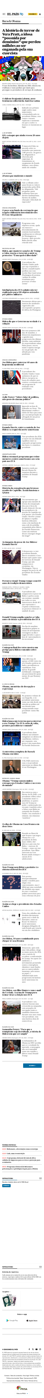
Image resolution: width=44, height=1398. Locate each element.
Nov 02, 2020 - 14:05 (32, 910)
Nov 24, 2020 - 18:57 (26, 729)
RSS (22, 1380)
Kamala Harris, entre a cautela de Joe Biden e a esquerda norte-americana (21, 429)
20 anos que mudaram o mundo (17, 176)
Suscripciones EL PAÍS (30, 1378)
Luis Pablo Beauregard (9, 298)
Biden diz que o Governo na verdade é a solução (21, 323)
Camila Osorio (7, 105)
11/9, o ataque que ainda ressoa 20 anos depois (21, 137)
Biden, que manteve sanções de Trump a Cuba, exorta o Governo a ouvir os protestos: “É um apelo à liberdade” (21, 253)
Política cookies (34, 1375)
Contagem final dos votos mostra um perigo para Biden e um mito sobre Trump (20, 650)
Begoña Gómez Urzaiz (9, 83)
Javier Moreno (7, 789)
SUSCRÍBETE (32, 14)
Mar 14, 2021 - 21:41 (19, 433)
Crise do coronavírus (9, 360)
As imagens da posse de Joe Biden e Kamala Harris (19, 543)
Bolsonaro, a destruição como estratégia (22, 1149)
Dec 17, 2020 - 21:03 (26, 656)
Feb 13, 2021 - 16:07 (18, 496)
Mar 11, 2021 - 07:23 (28, 465)
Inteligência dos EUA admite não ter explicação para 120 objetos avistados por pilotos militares (20, 292)
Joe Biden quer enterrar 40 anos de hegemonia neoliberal (20, 364)
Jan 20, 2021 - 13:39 (14, 548)
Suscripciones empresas (14, 1380)
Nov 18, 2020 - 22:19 (27, 789)
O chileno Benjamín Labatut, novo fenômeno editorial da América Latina (21, 100)
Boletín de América (10, 1272)
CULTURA (5, 394)
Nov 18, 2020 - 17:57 (14, 830)
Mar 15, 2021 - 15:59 (27, 403)
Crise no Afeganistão (9, 208)
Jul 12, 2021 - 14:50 (26, 259)
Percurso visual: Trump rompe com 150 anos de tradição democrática (21, 582)
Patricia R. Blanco (18, 587)
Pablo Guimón (6, 433)
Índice (26, 1380)
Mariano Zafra (7, 587)
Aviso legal (26, 1375)
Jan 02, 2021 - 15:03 (25, 623)
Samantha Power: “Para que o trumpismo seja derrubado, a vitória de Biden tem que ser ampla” (21, 1032)
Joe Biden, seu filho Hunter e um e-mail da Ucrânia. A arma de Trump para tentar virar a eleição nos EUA (21, 993)
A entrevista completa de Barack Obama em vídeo (18, 753)
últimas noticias (9, 1145)
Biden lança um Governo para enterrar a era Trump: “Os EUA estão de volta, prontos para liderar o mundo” (21, 723)
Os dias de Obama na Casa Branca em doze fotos (20, 825)
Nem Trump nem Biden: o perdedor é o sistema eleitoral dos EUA (20, 869)
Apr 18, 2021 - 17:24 (22, 368)
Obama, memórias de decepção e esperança (18, 688)
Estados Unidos (7, 425)
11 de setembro (7, 133)
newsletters (7, 1178)
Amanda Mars (6, 259)
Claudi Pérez (6, 368)
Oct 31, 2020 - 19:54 (26, 945)
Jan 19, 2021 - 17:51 (21, 588)
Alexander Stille (7, 873)
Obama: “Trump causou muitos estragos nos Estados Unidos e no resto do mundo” (21, 783)
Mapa (21, 1378)
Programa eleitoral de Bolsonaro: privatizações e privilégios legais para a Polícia (20, 1168)
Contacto (7, 1375)
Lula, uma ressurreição (16, 1154)
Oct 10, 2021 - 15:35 (24, 105)
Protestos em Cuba (8, 248)
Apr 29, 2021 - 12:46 (26, 327)
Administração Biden (9, 454)
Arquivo (5, 1292)
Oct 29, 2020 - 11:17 (26, 999)
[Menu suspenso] (4, 14)
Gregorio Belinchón (8, 403)
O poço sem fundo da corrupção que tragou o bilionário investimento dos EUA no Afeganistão (20, 213)
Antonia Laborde (7, 465)
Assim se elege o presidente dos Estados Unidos (22, 905)
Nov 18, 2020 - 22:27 (22, 758)
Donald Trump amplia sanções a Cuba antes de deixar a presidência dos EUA (21, 618)
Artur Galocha (7, 910)
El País (4, 548)
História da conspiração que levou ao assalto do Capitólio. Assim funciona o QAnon (20, 490)
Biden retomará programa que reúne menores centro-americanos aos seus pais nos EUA (21, 459)
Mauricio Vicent (7, 623)
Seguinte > (32, 1065)
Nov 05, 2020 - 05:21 (21, 873)
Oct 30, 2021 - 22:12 (30, 83)
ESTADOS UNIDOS (7, 319)
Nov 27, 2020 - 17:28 (18, 693)
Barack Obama (11, 21)
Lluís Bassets (6, 693)
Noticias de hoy (33, 1380)
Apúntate (6, 1185)
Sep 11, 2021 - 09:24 (22, 180)
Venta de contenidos (16, 1375)
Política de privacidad (13, 1378)
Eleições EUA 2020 (8, 645)
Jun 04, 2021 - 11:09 (32, 298)
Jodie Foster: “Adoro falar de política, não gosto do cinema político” (20, 398)
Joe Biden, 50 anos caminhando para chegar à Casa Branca (20, 940)
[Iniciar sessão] (40, 14)
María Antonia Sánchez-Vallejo (12, 141)
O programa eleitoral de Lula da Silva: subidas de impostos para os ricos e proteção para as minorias (21, 1160)
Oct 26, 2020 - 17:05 (26, 1038)
